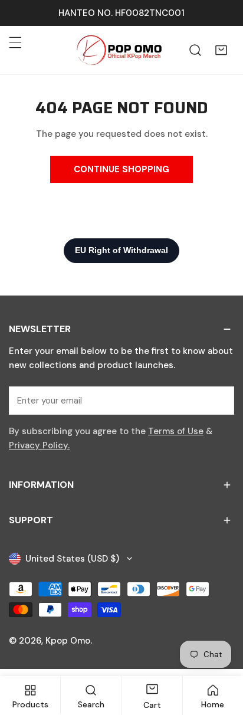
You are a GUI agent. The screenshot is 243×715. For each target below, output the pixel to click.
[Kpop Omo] (118, 50)
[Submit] (219, 400)
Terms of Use (175, 431)
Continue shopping (121, 169)
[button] (221, 50)
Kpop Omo (67, 641)
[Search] (195, 50)
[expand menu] (15, 42)
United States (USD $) (72, 559)
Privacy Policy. (39, 445)
